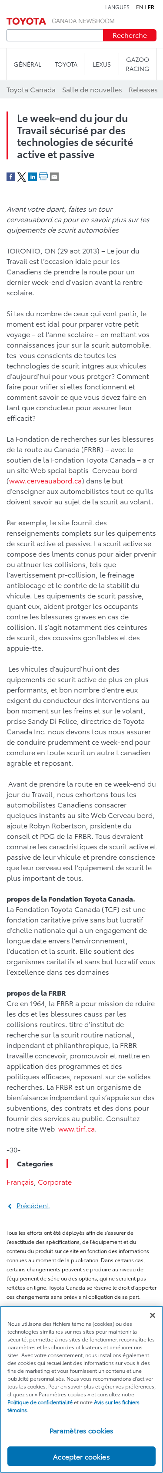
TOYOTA (66, 64)
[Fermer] (152, 1315)
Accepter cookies (81, 1456)
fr (151, 7)
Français (20, 1181)
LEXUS (102, 64)
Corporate (55, 1181)
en (139, 7)
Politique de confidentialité (40, 1401)
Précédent (33, 1205)
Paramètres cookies (82, 1430)
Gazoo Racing (138, 64)
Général (27, 64)
